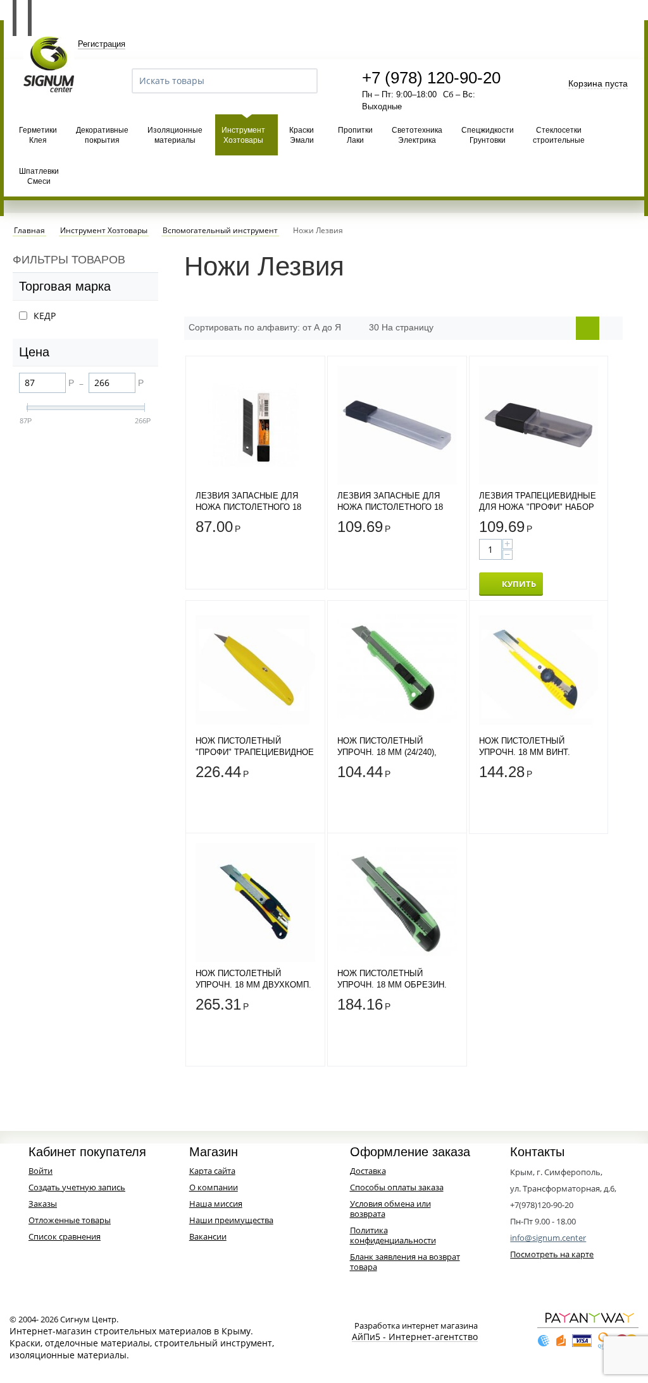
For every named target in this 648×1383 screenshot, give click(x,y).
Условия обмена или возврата (390, 1208)
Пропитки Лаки (355, 135)
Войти (40, 1170)
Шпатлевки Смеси (39, 176)
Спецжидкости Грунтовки (487, 135)
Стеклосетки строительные (559, 135)
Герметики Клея (38, 135)
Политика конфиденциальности (393, 1235)
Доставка (368, 1170)
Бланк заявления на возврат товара (405, 1261)
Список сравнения (64, 1236)
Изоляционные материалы (174, 135)
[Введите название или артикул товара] (302, 80)
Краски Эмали (301, 135)
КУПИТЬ (519, 583)
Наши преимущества (231, 1220)
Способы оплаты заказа (397, 1187)
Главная (29, 231)
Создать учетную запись (76, 1187)
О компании (213, 1187)
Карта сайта (212, 1170)
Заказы (42, 1203)
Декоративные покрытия (102, 135)
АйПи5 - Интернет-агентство (415, 1337)
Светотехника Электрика (417, 135)
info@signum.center (548, 1237)
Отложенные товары (69, 1220)
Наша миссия (215, 1203)
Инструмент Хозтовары (243, 135)
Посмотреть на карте (552, 1254)
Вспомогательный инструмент (220, 231)
